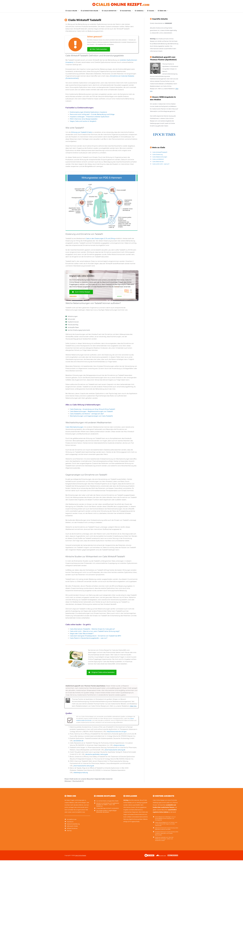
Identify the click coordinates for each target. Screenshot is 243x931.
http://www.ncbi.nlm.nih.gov (117, 731)
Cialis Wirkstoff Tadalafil (159, 152)
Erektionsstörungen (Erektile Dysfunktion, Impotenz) (88, 112)
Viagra (151, 10)
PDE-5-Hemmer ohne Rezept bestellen (83, 119)
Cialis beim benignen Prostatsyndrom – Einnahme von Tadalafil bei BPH (95, 636)
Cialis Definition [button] (110, 10)
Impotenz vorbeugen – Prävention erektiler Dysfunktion (89, 117)
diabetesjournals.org (80, 772)
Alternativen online (90, 10)
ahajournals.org (119, 745)
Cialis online (72, 10)
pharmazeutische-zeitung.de (115, 750)
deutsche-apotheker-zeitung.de (96, 754)
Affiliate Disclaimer (72, 828)
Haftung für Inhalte (72, 826)
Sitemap (69, 830)
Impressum (70, 821)
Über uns (162, 10)
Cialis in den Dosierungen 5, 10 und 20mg (100, 238)
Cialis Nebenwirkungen (159, 157)
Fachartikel (126, 10)
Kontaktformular (72, 819)
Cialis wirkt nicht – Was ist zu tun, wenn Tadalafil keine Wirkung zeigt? (95, 631)
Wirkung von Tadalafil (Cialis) (81, 132)
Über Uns (133, 706)
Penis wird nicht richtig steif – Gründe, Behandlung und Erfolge (92, 114)
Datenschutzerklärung (73, 824)
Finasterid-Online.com (160, 831)
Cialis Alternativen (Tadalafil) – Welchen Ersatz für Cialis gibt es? (92, 629)
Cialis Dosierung (157, 154)
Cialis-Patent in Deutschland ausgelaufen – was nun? (88, 638)
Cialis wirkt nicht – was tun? (160, 164)
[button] (78, 10)
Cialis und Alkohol (158, 159)
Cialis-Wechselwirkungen (74, 427)
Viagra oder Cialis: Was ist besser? (81, 633)
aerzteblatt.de (78, 741)
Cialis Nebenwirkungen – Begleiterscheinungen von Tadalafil (91, 411)
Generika (139, 10)
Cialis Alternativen (158, 161)
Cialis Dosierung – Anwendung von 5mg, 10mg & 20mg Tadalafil (92, 409)
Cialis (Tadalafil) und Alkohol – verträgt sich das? (87, 414)
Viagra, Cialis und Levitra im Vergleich (83, 121)
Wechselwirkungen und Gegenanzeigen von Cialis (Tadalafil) (91, 416)
